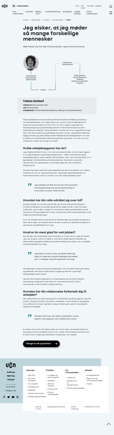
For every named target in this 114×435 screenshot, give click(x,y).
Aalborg (11, 372)
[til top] (109, 424)
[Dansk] (4, 10)
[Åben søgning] (111, 6)
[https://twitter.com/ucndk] (8, 397)
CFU (77, 6)
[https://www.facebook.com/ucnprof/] (4, 397)
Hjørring (11, 376)
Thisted (10, 380)
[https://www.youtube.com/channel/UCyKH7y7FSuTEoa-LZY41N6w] (13, 397)
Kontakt (90, 6)
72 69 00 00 (10, 387)
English (99, 6)
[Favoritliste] (111, 12)
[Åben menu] (13, 6)
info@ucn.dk (10, 390)
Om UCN (83, 7)
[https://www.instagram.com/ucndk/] (17, 397)
